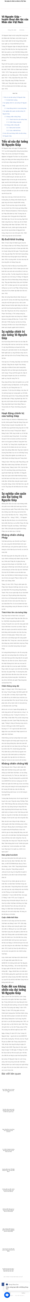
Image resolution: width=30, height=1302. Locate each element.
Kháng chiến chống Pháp (12, 116)
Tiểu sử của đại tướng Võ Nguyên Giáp (14, 97)
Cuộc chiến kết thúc (13, 130)
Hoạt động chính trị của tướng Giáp (15, 108)
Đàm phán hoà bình (13, 127)
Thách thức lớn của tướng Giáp (16, 119)
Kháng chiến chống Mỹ (11, 125)
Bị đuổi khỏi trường (10, 100)
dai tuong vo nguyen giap (11, 1276)
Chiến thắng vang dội (13, 122)
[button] (26, 5)
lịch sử (20, 1276)
